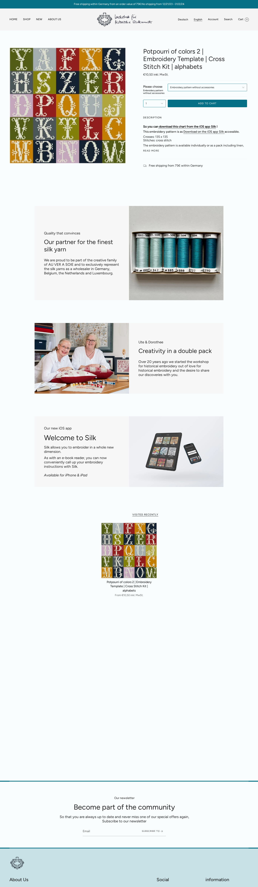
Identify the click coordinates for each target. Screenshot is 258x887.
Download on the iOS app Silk (203, 131)
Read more (151, 150)
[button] (26, 19)
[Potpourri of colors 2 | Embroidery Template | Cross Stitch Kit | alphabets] (129, 550)
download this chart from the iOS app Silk (187, 126)
